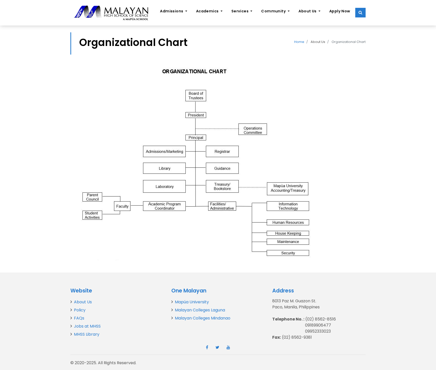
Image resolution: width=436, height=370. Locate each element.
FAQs (79, 318)
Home (299, 42)
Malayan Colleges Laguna (200, 310)
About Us (83, 302)
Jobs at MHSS (87, 326)
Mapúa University (192, 302)
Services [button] (240, 11)
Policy (80, 310)
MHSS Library (86, 334)
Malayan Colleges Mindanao (202, 318)
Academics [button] (208, 11)
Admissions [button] (172, 11)
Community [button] (274, 11)
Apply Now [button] (339, 11)
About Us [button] (307, 11)
